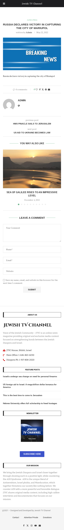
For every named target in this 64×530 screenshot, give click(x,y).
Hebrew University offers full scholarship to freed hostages (30, 403)
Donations (47, 517)
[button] (5, 177)
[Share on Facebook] (39, 89)
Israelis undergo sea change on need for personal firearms (30, 376)
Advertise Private (31, 517)
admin (29, 32)
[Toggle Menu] (4, 3)
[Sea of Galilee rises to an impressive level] (32, 169)
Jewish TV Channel (32, 3)
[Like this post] (37, 89)
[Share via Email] (49, 89)
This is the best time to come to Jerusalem (22, 395)
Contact (16, 517)
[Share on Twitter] (43, 89)
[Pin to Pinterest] (46, 89)
